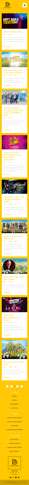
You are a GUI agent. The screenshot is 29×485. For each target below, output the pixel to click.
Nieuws (12, 34)
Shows (14, 396)
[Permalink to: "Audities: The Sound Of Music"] (14, 226)
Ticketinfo (14, 425)
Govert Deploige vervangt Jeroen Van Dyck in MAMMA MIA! (13, 111)
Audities (7, 75)
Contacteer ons (14, 443)
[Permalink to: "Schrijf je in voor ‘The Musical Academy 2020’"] (14, 187)
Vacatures (14, 408)
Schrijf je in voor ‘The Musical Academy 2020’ (14, 199)
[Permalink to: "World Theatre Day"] (14, 21)
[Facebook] (10, 478)
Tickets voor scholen (14, 421)
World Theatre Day (13, 32)
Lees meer (7, 46)
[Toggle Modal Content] (25, 5)
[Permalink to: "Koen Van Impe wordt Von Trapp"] (14, 266)
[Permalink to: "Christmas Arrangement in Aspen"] (14, 304)
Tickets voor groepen (14, 417)
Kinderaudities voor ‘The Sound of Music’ (14, 71)
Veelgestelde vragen (14, 447)
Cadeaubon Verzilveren (14, 429)
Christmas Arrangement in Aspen (11, 317)
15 (17, 386)
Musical (7, 34)
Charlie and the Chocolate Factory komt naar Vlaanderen (12, 156)
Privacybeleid (14, 451)
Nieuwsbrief (14, 404)
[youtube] (16, 478)
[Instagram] (13, 478)
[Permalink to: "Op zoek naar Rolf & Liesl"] (14, 349)
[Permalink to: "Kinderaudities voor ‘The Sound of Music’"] (14, 59)
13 (11, 386)
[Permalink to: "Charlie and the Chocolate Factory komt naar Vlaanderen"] (14, 142)
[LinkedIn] (18, 478)
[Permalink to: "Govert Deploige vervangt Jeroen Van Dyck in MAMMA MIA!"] (14, 98)
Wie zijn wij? (14, 439)
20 (21, 386)
